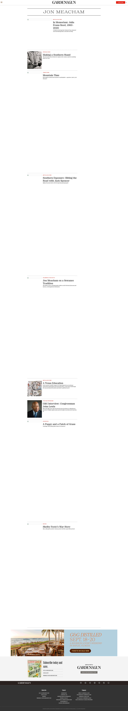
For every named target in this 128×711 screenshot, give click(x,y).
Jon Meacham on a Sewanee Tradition (58, 282)
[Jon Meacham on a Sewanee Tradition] (34, 278)
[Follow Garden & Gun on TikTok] (104, 683)
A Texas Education (53, 383)
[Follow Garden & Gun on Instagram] (85, 683)
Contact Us (64, 694)
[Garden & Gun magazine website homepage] (64, 2)
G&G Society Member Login (84, 697)
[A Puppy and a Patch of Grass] (34, 421)
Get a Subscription (48, 670)
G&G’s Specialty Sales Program (84, 699)
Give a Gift (46, 672)
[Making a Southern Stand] (34, 68)
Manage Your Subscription (50, 675)
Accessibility (64, 701)
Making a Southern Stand (56, 54)
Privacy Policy (64, 697)
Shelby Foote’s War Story (56, 526)
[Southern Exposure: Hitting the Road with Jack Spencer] (34, 175)
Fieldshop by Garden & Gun (84, 694)
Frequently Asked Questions (64, 699)
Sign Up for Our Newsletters (89, 672)
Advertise (64, 692)
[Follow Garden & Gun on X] (94, 683)
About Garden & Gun (84, 692)
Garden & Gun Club (84, 696)
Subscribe (120, 2)
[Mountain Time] (34, 72)
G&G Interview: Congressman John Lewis (59, 405)
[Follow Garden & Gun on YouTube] (108, 683)
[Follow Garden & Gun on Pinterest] (99, 683)
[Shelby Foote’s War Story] (34, 524)
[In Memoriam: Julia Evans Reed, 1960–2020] (39, 19)
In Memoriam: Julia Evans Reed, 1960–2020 (63, 25)
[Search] (126, 2)
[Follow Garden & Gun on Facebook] (81, 683)
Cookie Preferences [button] (64, 702)
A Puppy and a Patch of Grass (59, 424)
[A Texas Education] (34, 396)
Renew (44, 696)
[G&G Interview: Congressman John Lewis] (34, 417)
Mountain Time (51, 75)
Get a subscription (44, 692)
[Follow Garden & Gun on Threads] (90, 683)
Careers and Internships (64, 696)
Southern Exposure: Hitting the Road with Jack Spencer (60, 179)
